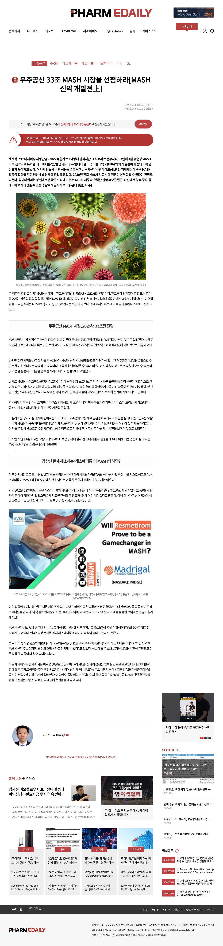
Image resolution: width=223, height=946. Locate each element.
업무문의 (166, 909)
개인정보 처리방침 (193, 909)
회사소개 (143, 909)
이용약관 (178, 909)
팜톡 (132, 31)
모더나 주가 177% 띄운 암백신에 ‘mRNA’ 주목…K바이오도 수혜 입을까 (51, 807)
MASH (53, 63)
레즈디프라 (88, 63)
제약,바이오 (135, 849)
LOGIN (204, 31)
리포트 (49, 31)
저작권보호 (209, 909)
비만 (119, 63)
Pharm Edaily (27, 930)
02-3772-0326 (115, 930)
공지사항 (17, 909)
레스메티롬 (69, 63)
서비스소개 (149, 31)
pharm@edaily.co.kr (185, 930)
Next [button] (30, 911)
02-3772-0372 (151, 930)
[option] (56, 909)
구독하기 (143, 124)
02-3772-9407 (138, 930)
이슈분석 (39, 63)
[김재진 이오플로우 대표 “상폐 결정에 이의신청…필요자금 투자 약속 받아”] (83, 793)
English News (114, 31)
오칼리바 (106, 63)
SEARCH (212, 31)
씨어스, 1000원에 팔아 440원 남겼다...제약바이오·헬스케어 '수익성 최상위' (53, 817)
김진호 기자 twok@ (54, 735)
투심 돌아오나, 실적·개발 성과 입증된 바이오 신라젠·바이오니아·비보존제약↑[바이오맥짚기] (64, 812)
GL (128, 63)
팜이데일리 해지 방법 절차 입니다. (46, 909)
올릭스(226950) (111, 674)
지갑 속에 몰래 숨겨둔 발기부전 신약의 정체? (188, 729)
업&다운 (99, 849)
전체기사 (14, 31)
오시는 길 (155, 909)
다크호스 (32, 31)
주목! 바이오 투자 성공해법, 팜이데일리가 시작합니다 (126, 812)
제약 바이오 (90, 31)
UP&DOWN (68, 31)
